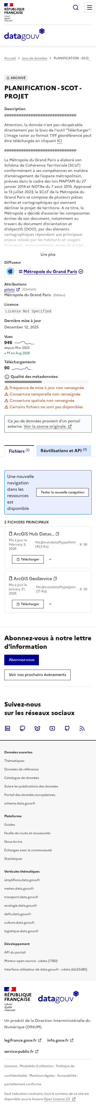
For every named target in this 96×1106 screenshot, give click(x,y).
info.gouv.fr (58, 1040)
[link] (28, 559)
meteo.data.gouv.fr (19, 888)
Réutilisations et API (64, 450)
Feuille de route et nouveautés (27, 833)
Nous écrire (13, 841)
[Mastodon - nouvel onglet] (22, 728)
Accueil (10, 58)
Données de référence (21, 769)
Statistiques (13, 858)
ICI (59, 141)
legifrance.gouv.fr (20, 1040)
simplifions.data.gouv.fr (22, 880)
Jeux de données (34, 58)
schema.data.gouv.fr (19, 803)
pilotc (9, 289)
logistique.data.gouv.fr (21, 931)
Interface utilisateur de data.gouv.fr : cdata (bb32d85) (45, 969)
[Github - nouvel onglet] (67, 728)
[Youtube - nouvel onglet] (52, 728)
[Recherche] (75, 7)
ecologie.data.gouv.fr (20, 905)
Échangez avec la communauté (28, 850)
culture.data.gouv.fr (19, 922)
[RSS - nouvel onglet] (82, 728)
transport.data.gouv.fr (21, 897)
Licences (10, 1066)
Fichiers (19, 451)
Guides (9, 824)
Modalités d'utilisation (37, 1066)
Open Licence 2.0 (57, 1099)
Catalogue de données (21, 777)
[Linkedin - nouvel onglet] (7, 728)
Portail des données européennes (29, 795)
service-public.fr (19, 1051)
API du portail (15, 952)
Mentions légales (42, 1075)
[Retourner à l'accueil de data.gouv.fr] (24, 35)
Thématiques (14, 760)
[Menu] (89, 7)
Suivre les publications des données (31, 786)
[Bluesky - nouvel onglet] (37, 728)
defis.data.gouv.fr (17, 914)
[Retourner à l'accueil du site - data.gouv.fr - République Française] (58, 999)
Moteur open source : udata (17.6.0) (31, 961)
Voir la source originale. (45, 426)
